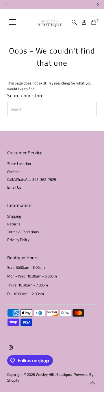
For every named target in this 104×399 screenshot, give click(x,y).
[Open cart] (94, 22)
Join (52, 360)
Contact (13, 171)
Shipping (14, 216)
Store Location (19, 163)
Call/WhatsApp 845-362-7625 (31, 179)
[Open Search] (74, 22)
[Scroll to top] (92, 383)
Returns (13, 224)
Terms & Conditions (23, 232)
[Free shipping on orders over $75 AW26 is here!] (52, 4)
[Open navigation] (12, 22)
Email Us (14, 187)
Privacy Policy (18, 239)
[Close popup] (95, 263)
